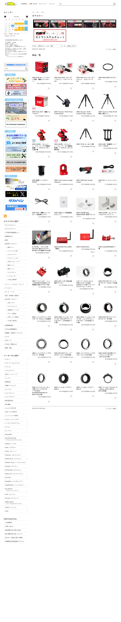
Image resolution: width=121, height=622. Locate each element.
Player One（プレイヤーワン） (14, 473)
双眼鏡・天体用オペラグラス (13, 333)
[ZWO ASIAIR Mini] (85, 236)
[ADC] (63, 272)
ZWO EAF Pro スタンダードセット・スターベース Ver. (85, 79)
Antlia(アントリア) (10, 443)
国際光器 (7, 382)
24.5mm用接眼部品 (11, 329)
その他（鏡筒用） (12, 279)
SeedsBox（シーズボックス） (14, 481)
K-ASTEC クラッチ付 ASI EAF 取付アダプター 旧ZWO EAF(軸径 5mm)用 (41, 248)
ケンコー (7, 378)
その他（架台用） (12, 320)
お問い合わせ (33, 4)
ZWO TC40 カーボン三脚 (85, 144)
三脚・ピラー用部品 (13, 317)
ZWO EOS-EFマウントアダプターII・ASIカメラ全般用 (108, 282)
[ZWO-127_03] (108, 344)
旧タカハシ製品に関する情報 (13, 537)
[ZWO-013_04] (41, 308)
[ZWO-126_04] (108, 378)
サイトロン (8, 389)
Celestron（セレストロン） (13, 455)
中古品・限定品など (11, 344)
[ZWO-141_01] (63, 135)
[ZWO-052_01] (108, 203)
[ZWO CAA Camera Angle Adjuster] (63, 169)
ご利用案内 (23, 4)
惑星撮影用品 (9, 325)
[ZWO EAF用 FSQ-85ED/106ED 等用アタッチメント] (85, 204)
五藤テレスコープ (10, 385)
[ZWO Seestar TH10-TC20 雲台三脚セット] (108, 101)
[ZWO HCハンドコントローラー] (108, 169)
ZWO (37, 12)
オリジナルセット (10, 225)
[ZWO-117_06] (63, 378)
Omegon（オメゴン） (11, 466)
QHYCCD (8, 477)
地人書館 (7, 404)
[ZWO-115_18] (41, 171)
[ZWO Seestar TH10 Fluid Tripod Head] (63, 101)
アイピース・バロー (13, 258)
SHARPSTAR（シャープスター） (15, 485)
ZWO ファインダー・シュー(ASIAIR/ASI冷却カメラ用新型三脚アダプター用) (41, 282)
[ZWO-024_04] (108, 272)
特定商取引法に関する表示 (13, 530)
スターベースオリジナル (12, 363)
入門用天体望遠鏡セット (12, 232)
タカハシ (7, 359)
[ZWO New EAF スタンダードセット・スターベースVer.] (63, 69)
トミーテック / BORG (11, 415)
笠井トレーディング (11, 374)
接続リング (11, 265)
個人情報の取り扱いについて (13, 534)
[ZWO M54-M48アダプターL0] (108, 67)
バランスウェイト (12, 306)
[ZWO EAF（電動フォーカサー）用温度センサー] (41, 202)
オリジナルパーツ (10, 228)
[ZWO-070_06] (85, 344)
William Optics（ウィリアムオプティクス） (13, 502)
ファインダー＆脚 (12, 251)
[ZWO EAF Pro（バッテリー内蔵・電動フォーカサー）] (41, 67)
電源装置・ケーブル (13, 310)
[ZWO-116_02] (108, 135)
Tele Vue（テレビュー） (12, 498)
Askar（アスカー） (11, 447)
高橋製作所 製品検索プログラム (14, 541)
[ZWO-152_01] (41, 135)
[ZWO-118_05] (85, 378)
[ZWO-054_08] (41, 272)
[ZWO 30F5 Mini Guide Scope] (85, 169)
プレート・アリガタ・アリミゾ (14, 284)
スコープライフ (9, 397)
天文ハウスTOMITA (11, 412)
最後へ (115, 49)
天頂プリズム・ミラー (14, 261)
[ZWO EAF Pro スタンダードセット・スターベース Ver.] (85, 69)
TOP (33, 12)
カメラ (7, 336)
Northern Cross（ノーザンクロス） (15, 462)
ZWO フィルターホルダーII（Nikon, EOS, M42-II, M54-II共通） (108, 389)
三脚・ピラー (11, 302)
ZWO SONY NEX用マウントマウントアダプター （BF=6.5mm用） (108, 355)
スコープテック (9, 393)
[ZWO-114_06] (41, 378)
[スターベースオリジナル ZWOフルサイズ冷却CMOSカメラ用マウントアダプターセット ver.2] (85, 272)
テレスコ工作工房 (10, 408)
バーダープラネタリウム (12, 423)
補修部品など (9, 236)
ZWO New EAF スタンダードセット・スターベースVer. (63, 79)
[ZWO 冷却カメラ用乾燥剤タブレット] (63, 202)
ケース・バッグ (9, 291)
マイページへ (43, 4)
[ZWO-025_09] (63, 308)
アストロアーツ (9, 370)
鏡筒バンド (11, 247)
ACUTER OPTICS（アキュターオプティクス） (13, 439)
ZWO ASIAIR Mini (82, 247)
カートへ (52, 4)
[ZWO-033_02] (41, 344)
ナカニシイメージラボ (11, 419)
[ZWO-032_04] (108, 308)
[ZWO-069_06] (63, 344)
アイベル (7, 367)
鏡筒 (6, 240)
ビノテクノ (8, 430)
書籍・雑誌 (8, 348)
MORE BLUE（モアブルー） (13, 459)
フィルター (8, 288)
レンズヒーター (12, 276)
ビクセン (7, 427)
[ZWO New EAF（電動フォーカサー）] (41, 101)
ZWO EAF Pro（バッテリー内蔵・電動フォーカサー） (41, 79)
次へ (110, 49)
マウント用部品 (12, 313)
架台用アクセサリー (11, 299)
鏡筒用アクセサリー (11, 244)
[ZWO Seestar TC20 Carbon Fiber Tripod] (85, 101)
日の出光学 (8, 434)
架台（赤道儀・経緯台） (12, 295)
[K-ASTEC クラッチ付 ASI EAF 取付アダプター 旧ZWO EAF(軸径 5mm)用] (41, 238)
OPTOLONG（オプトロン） (13, 470)
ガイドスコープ (12, 254)
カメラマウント (12, 272)
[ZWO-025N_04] (85, 308)
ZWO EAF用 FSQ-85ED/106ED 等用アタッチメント (85, 214)
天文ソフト (8, 340)
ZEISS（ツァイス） (11, 507)
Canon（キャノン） (11, 451)
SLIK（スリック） (10, 494)
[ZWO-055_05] (108, 238)
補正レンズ (11, 269)
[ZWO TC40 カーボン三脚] (85, 133)
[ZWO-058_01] (63, 238)
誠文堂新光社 (9, 400)
